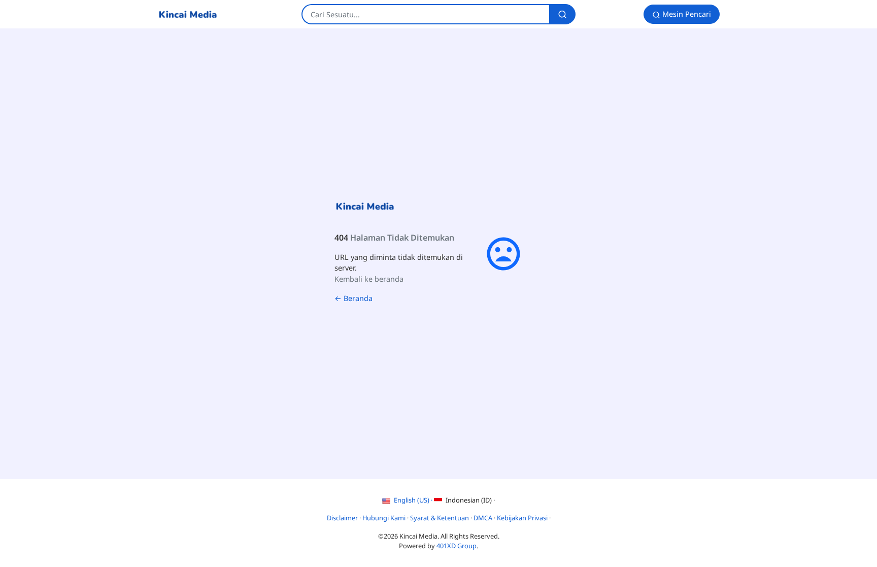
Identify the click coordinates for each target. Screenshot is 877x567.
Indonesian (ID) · (469, 500)
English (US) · (413, 500)
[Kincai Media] (187, 14)
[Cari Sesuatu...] (562, 14)
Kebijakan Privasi (523, 517)
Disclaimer (343, 517)
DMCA (484, 517)
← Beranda (353, 298)
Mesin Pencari (685, 14)
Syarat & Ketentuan (440, 517)
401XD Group (456, 545)
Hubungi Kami (384, 517)
